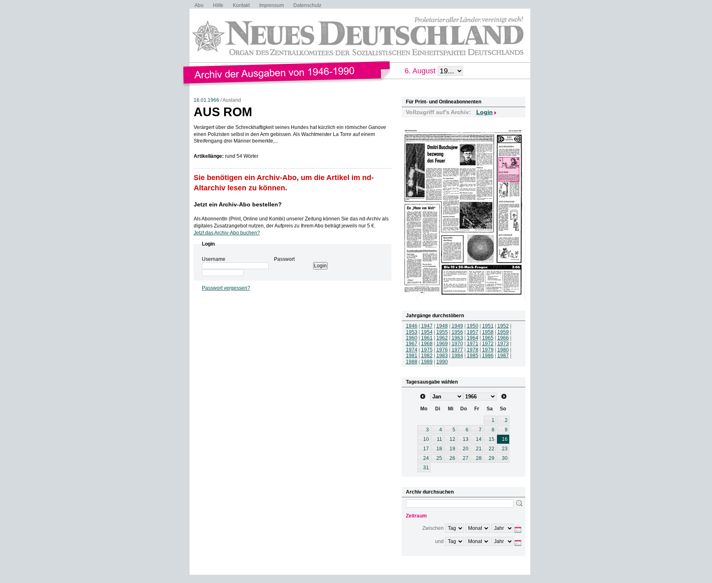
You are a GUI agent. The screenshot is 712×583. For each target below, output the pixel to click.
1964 (472, 338)
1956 (457, 332)
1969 (442, 344)
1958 (488, 332)
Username (213, 259)
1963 (457, 338)
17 (426, 449)
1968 (427, 344)
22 (491, 449)
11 (439, 439)
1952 (503, 326)
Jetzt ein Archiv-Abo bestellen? (238, 204)
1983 (442, 355)
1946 (411, 326)
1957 (472, 332)
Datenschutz (307, 5)
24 (426, 458)
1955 (442, 332)
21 (479, 449)
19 (452, 449)
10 (426, 439)
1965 (488, 338)
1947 (427, 326)
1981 (411, 355)
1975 (427, 350)
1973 (503, 344)
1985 (472, 355)
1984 (457, 355)
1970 (457, 344)
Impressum (271, 5)
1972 (488, 344)
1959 (503, 332)
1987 (503, 355)
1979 (488, 350)
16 (505, 439)
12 (452, 439)
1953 (411, 332)
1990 (442, 362)
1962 (442, 338)
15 (491, 439)
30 (505, 458)
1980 (503, 350)
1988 (411, 362)
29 (491, 458)
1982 (427, 355)
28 (479, 458)
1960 (411, 338)
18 (439, 449)
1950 (472, 326)
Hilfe (218, 5)
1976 (442, 350)
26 (452, 458)
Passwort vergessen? (226, 288)
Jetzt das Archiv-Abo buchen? (227, 233)
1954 (427, 332)
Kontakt (241, 5)
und (439, 541)
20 (465, 449)
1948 (442, 326)
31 (426, 468)
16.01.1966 (206, 100)
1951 (488, 326)
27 (465, 458)
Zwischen (433, 528)
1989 (427, 362)
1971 (472, 344)
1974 (411, 350)
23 (505, 449)
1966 (503, 338)
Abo (199, 5)
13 (465, 439)
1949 (457, 326)
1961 (427, 338)
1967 (411, 344)
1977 (457, 350)
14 (479, 439)
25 (439, 458)
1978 (472, 350)
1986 (488, 355)
